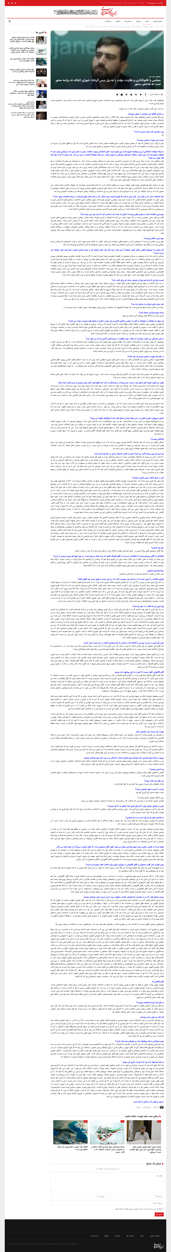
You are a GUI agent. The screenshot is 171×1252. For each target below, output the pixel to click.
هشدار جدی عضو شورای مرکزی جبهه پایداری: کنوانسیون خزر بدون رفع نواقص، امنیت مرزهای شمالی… (21, 39)
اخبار (147, 21)
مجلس (138, 1107)
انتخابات (155, 1107)
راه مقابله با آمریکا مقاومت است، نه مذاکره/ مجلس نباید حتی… (21, 83)
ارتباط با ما (104, 3)
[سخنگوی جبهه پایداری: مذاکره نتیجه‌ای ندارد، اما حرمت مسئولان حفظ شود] (41, 94)
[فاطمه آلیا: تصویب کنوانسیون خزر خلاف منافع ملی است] (70, 1132)
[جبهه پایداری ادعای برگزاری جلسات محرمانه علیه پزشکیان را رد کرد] (41, 72)
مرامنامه (141, 3)
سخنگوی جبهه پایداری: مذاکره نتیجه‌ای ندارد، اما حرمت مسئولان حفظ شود (22, 93)
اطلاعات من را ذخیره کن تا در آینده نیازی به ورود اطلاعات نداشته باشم (138, 1209)
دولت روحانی (146, 1107)
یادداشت (108, 21)
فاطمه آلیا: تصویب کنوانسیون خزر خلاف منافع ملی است (22, 59)
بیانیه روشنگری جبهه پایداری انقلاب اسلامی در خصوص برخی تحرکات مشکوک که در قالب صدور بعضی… (21, 50)
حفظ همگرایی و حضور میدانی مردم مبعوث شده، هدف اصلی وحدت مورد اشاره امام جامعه (21, 105)
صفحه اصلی (157, 21)
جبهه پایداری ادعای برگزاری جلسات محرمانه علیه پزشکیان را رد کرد (22, 70)
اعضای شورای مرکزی (130, 3)
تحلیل (118, 21)
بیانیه (138, 21)
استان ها (128, 21)
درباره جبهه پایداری (116, 3)
